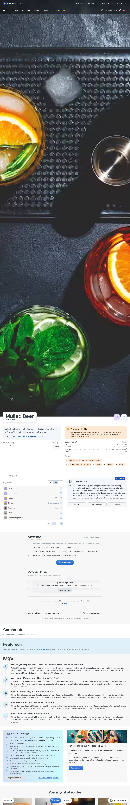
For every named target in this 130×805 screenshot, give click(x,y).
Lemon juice (12, 493)
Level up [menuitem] (36, 10)
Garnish (64, 604)
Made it (56, 800)
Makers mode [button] (66, 562)
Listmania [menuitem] (26, 10)
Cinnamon (12, 508)
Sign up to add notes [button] (93, 613)
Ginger (10, 503)
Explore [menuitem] (45, 10)
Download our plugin (76, 750)
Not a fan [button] (118, 505)
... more (43, 432)
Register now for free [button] (15, 778)
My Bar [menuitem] (6, 10)
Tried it (68, 800)
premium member (25, 740)
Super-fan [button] (98, 505)
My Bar (103, 432)
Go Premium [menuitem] (60, 10)
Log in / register (121, 3)
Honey (10, 498)
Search (92, 3)
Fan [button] (78, 505)
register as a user (42, 649)
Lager (10, 488)
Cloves (10, 513)
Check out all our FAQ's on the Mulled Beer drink (23, 436)
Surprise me (79, 3)
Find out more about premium (48, 778)
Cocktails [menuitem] (15, 10)
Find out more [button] (65, 590)
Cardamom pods (14, 518)
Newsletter (105, 3)
